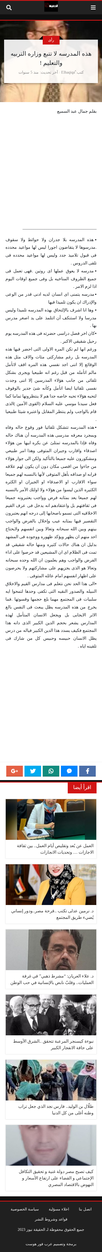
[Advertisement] (51, 171)
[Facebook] (87, 771)
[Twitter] (32, 771)
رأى (51, 40)
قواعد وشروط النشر (51, 1219)
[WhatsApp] (51, 771)
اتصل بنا (85, 1209)
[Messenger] (69, 771)
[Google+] (14, 771)
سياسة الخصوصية (25, 1209)
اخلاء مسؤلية (59, 1209)
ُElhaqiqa (68, 72)
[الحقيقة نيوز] (51, 6)
